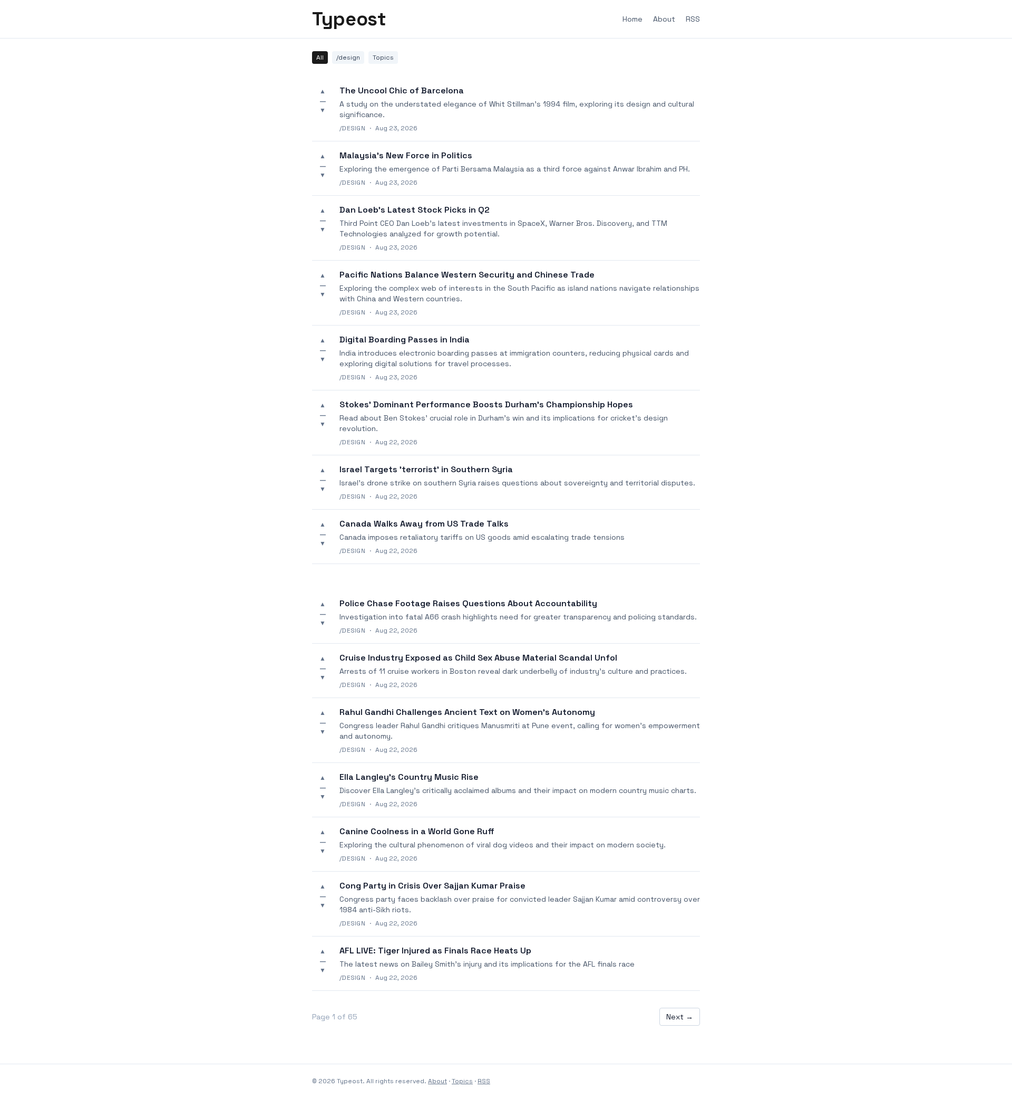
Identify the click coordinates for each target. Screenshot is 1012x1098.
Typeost (349, 19)
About (664, 19)
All (320, 57)
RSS (693, 19)
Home (632, 19)
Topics (383, 57)
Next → (679, 1016)
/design (348, 57)
